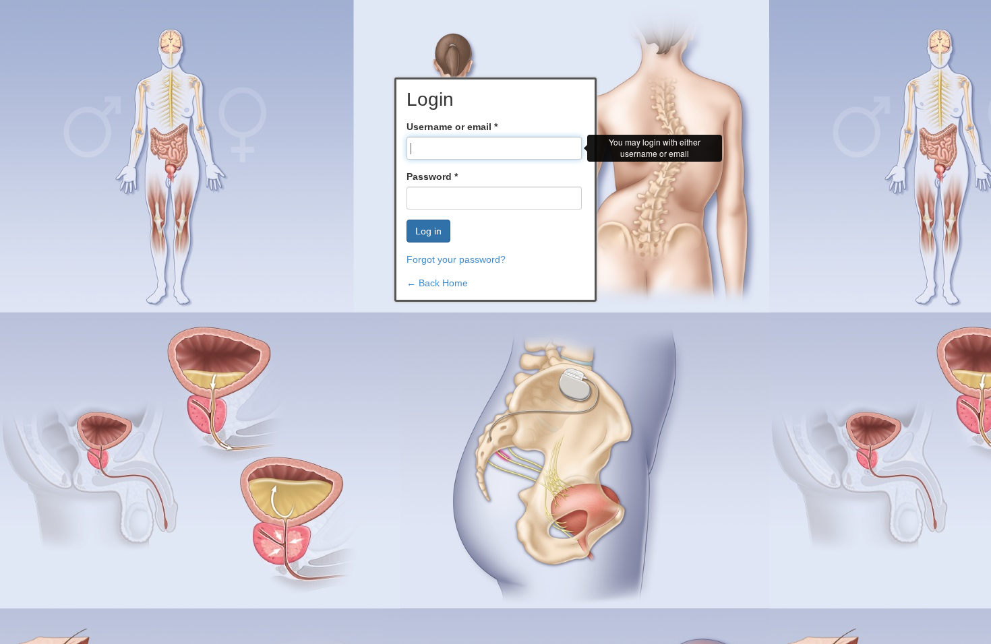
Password (432, 176)
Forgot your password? (456, 259)
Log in (428, 231)
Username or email (452, 126)
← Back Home (437, 283)
